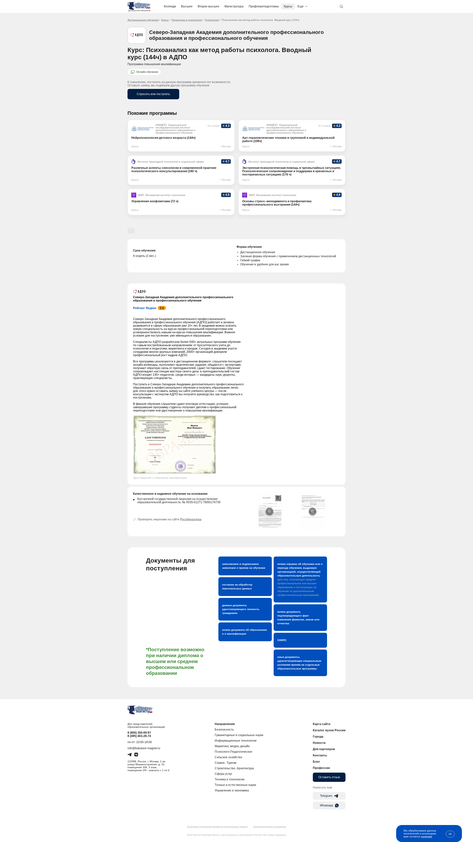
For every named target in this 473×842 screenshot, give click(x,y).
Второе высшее (208, 6)
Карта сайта (321, 724)
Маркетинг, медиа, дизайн (232, 746)
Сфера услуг (223, 773)
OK (450, 834)
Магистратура (234, 6)
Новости (319, 742)
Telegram (326, 795)
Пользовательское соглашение (269, 826)
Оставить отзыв (329, 777)
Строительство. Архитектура (234, 768)
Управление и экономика (232, 790)
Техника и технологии (229, 779)
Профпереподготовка (264, 6)
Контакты (320, 755)
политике (426, 836)
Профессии (321, 767)
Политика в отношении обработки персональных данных (217, 826)
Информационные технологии (235, 740)
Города (318, 736)
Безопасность (224, 729)
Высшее (187, 6)
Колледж (170, 6)
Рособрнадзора (190, 519)
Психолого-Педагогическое (233, 751)
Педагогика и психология (186, 19)
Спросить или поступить (153, 94)
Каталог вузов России (329, 730)
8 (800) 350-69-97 (139, 732)
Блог (316, 761)
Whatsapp (326, 805)
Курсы (288, 6)
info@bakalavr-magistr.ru (143, 748)
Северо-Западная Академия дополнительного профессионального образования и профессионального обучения (236, 35)
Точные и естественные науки (235, 784)
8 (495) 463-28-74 (139, 736)
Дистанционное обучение (143, 19)
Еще (300, 6)
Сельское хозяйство (228, 757)
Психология (212, 19)
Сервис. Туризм (225, 762)
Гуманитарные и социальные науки (239, 735)
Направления (225, 724)
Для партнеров (324, 749)
